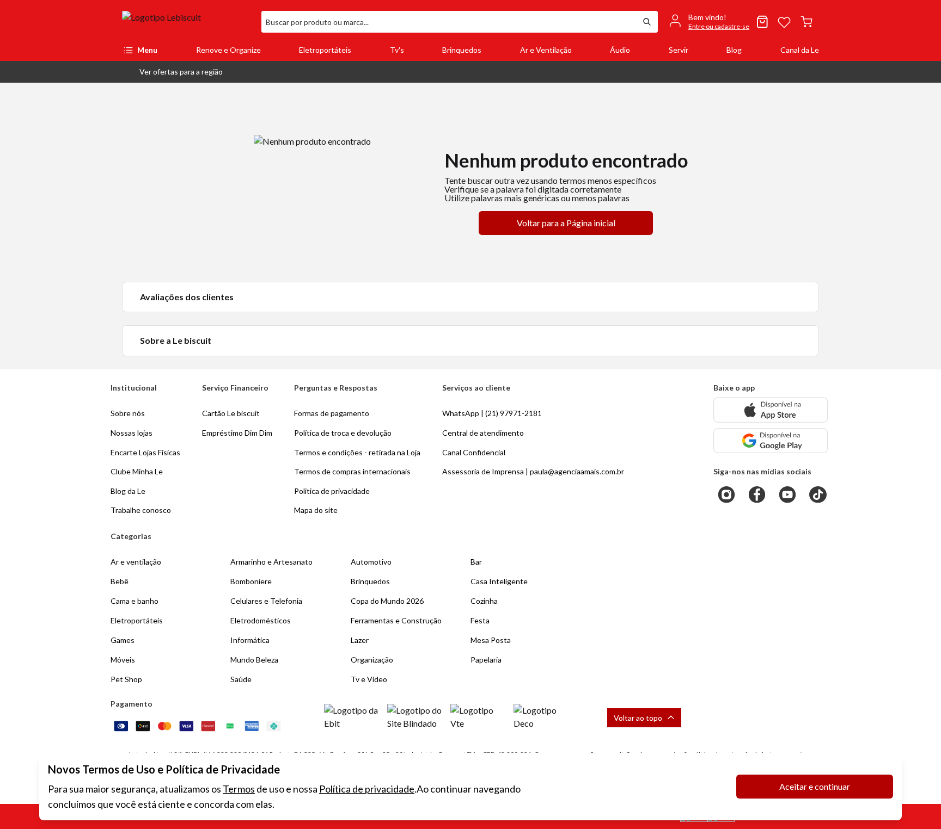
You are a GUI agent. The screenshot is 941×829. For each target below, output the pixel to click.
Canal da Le (799, 49)
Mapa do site (316, 510)
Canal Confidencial (473, 452)
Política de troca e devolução (343, 432)
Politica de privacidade (332, 491)
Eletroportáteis (325, 49)
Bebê (120, 581)
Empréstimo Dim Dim (237, 432)
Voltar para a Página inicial (566, 223)
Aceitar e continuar (814, 786)
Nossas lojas (131, 432)
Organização (372, 659)
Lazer (360, 640)
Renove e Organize (228, 49)
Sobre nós (128, 413)
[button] (172, 71)
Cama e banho (134, 600)
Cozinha (484, 600)
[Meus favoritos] (784, 21)
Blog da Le (128, 491)
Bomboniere (251, 581)
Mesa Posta (491, 640)
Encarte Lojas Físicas (145, 452)
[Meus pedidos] (762, 21)
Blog (734, 49)
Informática (250, 640)
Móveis (123, 659)
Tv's (397, 49)
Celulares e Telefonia (266, 600)
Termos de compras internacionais (352, 471)
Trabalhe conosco (141, 510)
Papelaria (486, 659)
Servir (678, 49)
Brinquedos (461, 49)
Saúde (241, 679)
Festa (480, 620)
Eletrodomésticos (260, 620)
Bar (476, 561)
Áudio (620, 49)
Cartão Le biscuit (231, 413)
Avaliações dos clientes (187, 297)
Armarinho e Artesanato (271, 561)
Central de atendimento (483, 432)
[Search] (647, 22)
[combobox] (448, 22)
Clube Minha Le (137, 471)
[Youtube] (787, 494)
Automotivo (371, 561)
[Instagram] (726, 494)
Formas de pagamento (331, 413)
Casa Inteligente (499, 581)
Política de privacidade (366, 789)
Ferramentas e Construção (396, 620)
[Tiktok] (818, 494)
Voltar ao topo (638, 717)
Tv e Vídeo (369, 679)
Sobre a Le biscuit (175, 340)
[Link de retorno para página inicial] (187, 22)
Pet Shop (126, 679)
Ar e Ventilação (546, 49)
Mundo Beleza (254, 659)
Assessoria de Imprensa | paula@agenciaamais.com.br (533, 471)
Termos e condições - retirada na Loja (357, 452)
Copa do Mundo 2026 (387, 600)
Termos (239, 789)
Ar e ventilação (136, 561)
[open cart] (806, 22)
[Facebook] (757, 494)
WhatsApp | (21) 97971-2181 (492, 413)
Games (123, 640)
